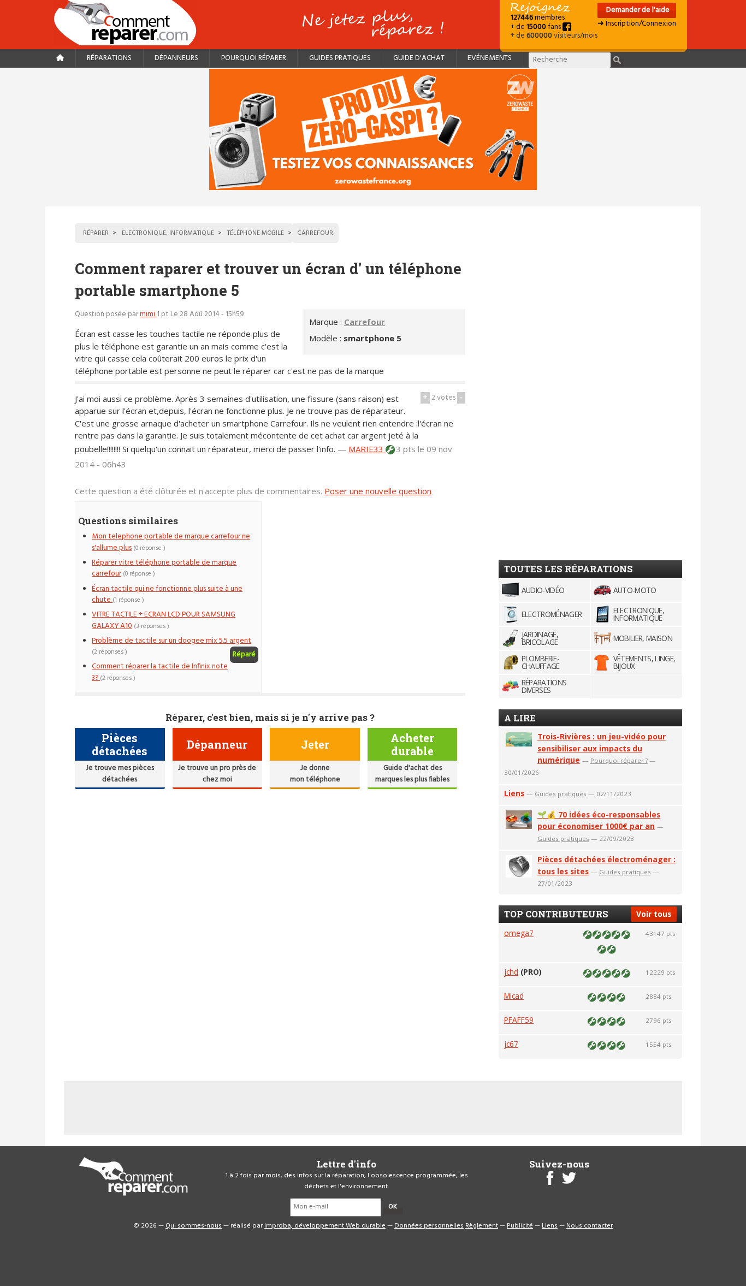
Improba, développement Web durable (325, 1225)
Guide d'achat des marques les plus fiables (412, 773)
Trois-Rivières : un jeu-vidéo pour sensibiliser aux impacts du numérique (601, 748)
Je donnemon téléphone (315, 773)
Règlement (481, 1225)
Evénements (489, 58)
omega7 (519, 933)
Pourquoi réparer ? (619, 760)
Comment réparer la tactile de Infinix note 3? (160, 672)
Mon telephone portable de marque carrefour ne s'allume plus (171, 542)
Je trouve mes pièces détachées (120, 773)
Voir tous (653, 914)
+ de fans (537, 27)
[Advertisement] (373, 577)
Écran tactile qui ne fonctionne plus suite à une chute (167, 594)
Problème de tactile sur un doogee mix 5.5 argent (171, 641)
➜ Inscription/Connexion (636, 23)
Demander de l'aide (637, 10)
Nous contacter (589, 1225)
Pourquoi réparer (253, 58)
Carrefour (364, 321)
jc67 (511, 1044)
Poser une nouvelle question (377, 490)
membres (538, 17)
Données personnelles (429, 1225)
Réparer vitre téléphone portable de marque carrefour (164, 568)
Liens (514, 793)
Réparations (109, 58)
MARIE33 (367, 448)
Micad (514, 996)
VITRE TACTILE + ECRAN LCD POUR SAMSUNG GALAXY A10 (163, 620)
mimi (148, 314)
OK (392, 1206)
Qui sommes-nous (193, 1225)
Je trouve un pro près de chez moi (217, 773)
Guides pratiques (340, 58)
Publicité (520, 1225)
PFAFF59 (519, 1020)
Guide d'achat (419, 58)
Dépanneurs (176, 58)
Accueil (129, 22)
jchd (511, 972)
